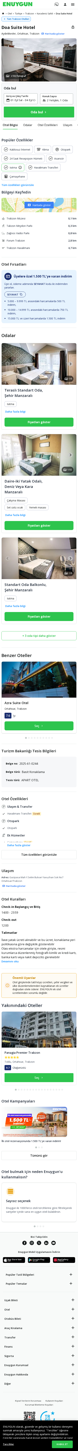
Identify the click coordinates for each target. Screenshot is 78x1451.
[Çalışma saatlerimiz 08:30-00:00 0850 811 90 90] (56, 3)
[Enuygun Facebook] (24, 1243)
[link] (3, 13)
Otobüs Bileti (12, 1318)
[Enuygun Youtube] (53, 1243)
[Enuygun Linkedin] (46, 1243)
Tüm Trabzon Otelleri (18, 19)
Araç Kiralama (13, 1328)
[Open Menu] (72, 4)
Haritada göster (41, 205)
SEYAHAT (12, 294)
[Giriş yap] (65, 4)
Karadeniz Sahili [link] (45, 13)
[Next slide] (70, 363)
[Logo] (17, 4)
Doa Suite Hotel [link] (64, 13)
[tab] (10, 124)
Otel (7, 1309)
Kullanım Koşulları (54, 1400)
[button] (39, 59)
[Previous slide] (7, 363)
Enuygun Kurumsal (16, 1365)
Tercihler (8, 1444)
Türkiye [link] (18, 13)
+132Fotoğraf (18, 76)
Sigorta (9, 1356)
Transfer (10, 1337)
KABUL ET (62, 1444)
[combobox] (23, 100)
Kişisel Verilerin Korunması (28, 1400)
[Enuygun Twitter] (39, 1243)
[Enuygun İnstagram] (32, 1243)
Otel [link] (10, 13)
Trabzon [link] (29, 13)
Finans (8, 1346)
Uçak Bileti (11, 1300)
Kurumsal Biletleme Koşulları (39, 1404)
